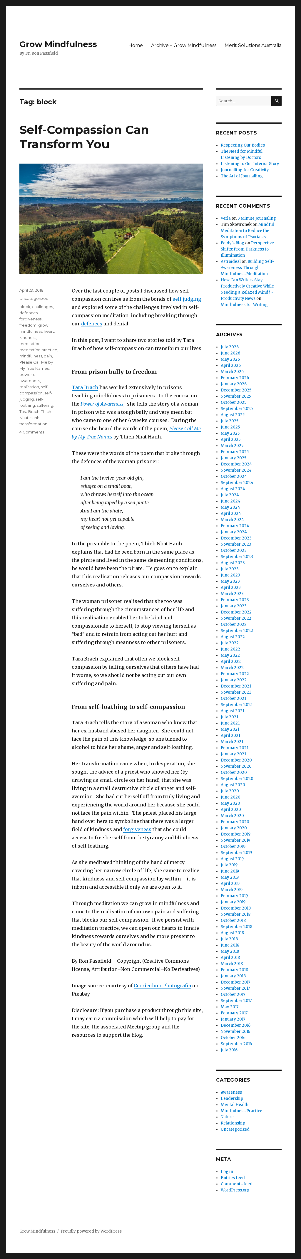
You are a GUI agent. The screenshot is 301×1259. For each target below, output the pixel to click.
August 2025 (233, 414)
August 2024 (233, 488)
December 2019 (235, 834)
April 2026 (231, 365)
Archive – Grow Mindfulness (183, 45)
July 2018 (229, 939)
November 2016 (235, 1031)
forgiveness (137, 829)
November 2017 (235, 988)
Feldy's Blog (232, 243)
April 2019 (230, 883)
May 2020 (230, 803)
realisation (29, 386)
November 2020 (236, 766)
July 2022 (230, 643)
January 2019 (233, 902)
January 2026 (234, 383)
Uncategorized (34, 298)
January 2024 (234, 532)
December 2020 (236, 760)
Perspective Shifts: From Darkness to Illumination (247, 249)
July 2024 (230, 494)
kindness (27, 337)
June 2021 (230, 723)
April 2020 (231, 809)
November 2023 (236, 544)
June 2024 (230, 501)
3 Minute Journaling (257, 218)
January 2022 (234, 680)
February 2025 (235, 451)
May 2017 (229, 1006)
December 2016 (235, 1025)
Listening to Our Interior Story (250, 163)
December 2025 (236, 390)
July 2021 (229, 717)
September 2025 (237, 408)
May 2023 (230, 581)
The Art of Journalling (242, 176)
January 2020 (234, 828)
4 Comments (31, 432)
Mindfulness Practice (241, 1110)
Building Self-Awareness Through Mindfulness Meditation (247, 267)
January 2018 (233, 976)
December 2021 (236, 686)
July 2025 (229, 420)
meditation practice (38, 349)
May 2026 (230, 359)
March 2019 (232, 889)
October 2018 (233, 920)
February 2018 (234, 969)
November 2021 (236, 692)
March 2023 (232, 593)
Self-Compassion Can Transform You (84, 136)
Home (135, 45)
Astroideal (231, 261)
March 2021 (232, 741)
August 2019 (232, 858)
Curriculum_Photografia (162, 986)
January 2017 (233, 1019)
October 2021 (233, 698)
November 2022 (236, 618)
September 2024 (237, 482)
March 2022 (232, 667)
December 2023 (236, 538)
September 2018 (236, 926)
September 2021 (236, 704)
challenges (42, 306)
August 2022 (233, 636)
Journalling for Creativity (245, 169)
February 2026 (235, 377)
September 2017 (236, 1000)
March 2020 (232, 815)
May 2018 (230, 951)
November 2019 (235, 840)
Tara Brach (85, 387)
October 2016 (233, 1037)
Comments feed (236, 1183)
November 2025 (236, 396)
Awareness (231, 1092)
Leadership (232, 1098)
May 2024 (230, 507)
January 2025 (233, 457)
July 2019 (229, 865)
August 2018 (232, 932)
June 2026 (230, 353)
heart (49, 331)
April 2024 (231, 513)
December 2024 (236, 464)
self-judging (187, 299)
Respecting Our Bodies (243, 145)
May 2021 (230, 729)
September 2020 (237, 778)
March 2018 (232, 963)
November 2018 (235, 914)
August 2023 (233, 562)
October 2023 (234, 550)
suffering (45, 405)
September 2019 (236, 852)
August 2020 (233, 784)
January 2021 (233, 754)
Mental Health (234, 1104)
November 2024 (236, 470)
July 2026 (230, 346)
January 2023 (234, 606)
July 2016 (229, 1050)
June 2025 (230, 427)
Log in (227, 1171)
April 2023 (231, 587)
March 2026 (232, 371)
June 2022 (230, 649)
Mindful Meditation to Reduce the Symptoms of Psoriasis (247, 230)
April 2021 (230, 735)
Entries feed (233, 1177)
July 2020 (230, 791)
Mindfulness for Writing (244, 304)
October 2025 (233, 402)
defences (91, 324)
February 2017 (234, 1013)
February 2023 (235, 599)
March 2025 (232, 445)
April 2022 (231, 661)
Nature (227, 1117)
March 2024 (232, 519)
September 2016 (236, 1043)
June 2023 (230, 575)
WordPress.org (235, 1190)
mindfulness (30, 356)
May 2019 (230, 877)
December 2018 (236, 908)
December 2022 (236, 612)
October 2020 (234, 772)
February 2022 (235, 673)
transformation (33, 423)
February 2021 (234, 747)
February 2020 (235, 821)
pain (48, 356)
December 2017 (235, 982)
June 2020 (230, 797)
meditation (30, 343)
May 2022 (230, 655)
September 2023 (237, 556)
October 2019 (233, 846)
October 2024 (234, 476)
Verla (226, 218)
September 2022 (237, 630)
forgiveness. (30, 319)
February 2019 (234, 895)
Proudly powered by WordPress (91, 1231)
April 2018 (230, 957)
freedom (27, 325)
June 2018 (230, 945)
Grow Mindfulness (58, 44)
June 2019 (230, 871)
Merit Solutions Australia (253, 45)
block (24, 306)
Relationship (233, 1123)
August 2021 (232, 710)
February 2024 (235, 525)
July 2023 (230, 569)
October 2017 (233, 994)
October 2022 (234, 624)
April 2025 (230, 439)
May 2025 (230, 433)
